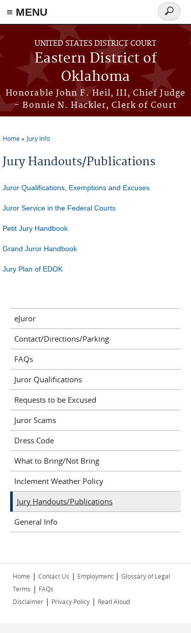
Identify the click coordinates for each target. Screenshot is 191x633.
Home (11, 138)
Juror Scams (35, 420)
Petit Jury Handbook (35, 228)
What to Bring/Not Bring (56, 461)
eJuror (25, 318)
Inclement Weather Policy (58, 481)
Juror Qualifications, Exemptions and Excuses (76, 188)
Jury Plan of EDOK (33, 269)
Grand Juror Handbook (40, 249)
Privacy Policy (70, 601)
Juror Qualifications (48, 379)
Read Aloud (114, 601)
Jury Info (38, 138)
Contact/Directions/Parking (61, 339)
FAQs (23, 359)
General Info (36, 522)
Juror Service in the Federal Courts (59, 208)
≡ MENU (27, 12)
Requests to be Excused (55, 400)
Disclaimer (28, 601)
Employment (95, 576)
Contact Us (53, 576)
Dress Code (34, 440)
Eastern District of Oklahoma (96, 67)
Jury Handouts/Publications (65, 501)
